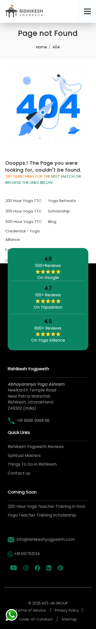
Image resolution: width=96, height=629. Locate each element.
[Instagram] (26, 567)
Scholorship (59, 211)
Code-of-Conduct (36, 619)
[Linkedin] (49, 567)
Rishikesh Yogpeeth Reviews (36, 447)
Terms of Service (30, 610)
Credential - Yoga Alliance (22, 235)
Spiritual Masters (24, 455)
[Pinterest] (61, 567)
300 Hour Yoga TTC (23, 211)
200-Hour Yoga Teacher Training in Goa (46, 506)
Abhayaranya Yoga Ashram (36, 384)
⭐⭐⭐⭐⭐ (48, 271)
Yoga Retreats (62, 200)
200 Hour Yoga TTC (23, 200)
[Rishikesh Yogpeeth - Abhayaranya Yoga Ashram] (39, 11)
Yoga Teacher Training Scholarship (42, 515)
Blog (52, 221)
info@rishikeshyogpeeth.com (46, 539)
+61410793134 (27, 554)
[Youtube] (14, 568)
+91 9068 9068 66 (33, 420)
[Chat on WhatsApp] (11, 614)
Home (41, 47)
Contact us (19, 473)
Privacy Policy (67, 610)
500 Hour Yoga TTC (23, 221)
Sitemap (69, 619)
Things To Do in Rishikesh (32, 464)
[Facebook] (38, 567)
